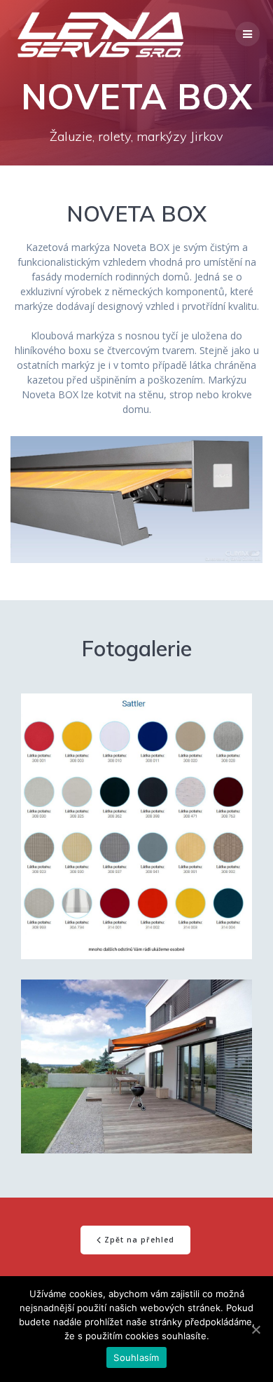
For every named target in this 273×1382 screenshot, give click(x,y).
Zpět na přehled (139, 1240)
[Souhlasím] (255, 1329)
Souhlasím (136, 1357)
